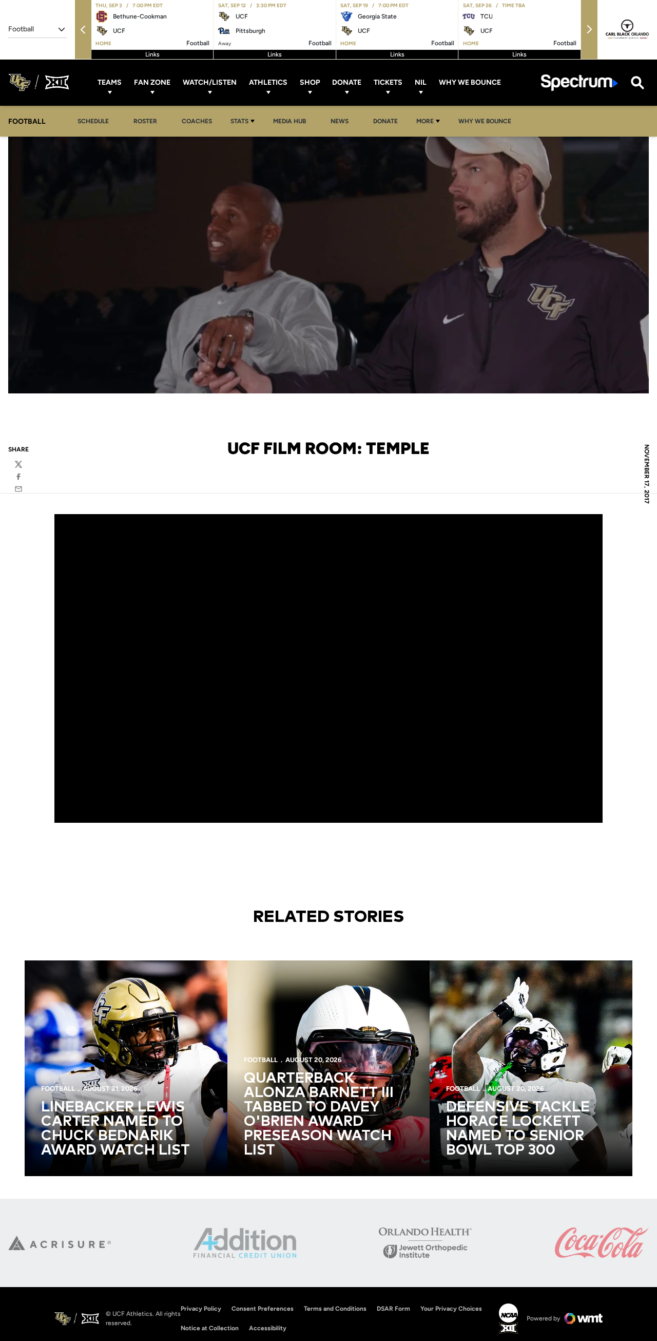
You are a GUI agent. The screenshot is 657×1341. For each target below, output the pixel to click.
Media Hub (292, 121)
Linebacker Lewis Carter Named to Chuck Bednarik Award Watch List (115, 1129)
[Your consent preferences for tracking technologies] (18, 1323)
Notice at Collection (210, 1328)
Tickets (388, 82)
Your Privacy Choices (451, 1308)
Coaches (197, 121)
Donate (346, 82)
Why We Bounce (470, 82)
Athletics (268, 82)
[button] (83, 29)
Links (152, 54)
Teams (110, 82)
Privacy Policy (201, 1308)
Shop (310, 82)
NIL (421, 82)
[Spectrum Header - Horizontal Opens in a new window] (579, 82)
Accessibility (267, 1328)
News (340, 121)
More (425, 121)
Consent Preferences (262, 1308)
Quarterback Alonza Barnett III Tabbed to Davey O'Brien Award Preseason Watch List (319, 1114)
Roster (145, 121)
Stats (239, 121)
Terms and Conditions (335, 1308)
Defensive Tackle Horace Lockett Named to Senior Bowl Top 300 (518, 1129)
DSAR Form (393, 1308)
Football (58, 1088)
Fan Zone (152, 82)
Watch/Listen (210, 82)
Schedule (93, 121)
